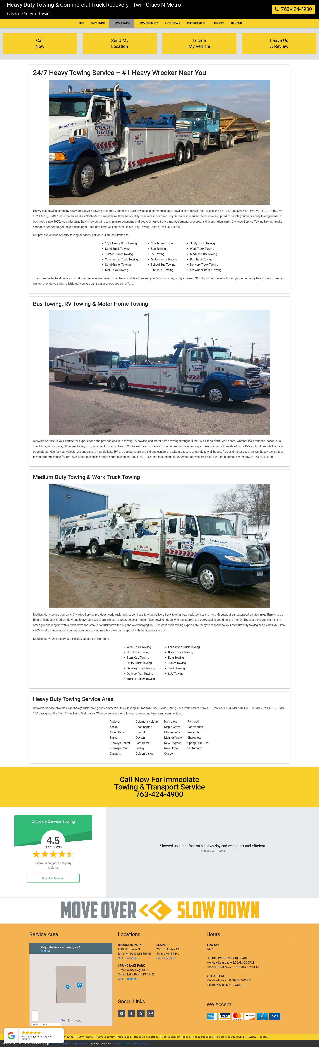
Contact (263, 1037)
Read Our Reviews (53, 878)
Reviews (251, 1037)
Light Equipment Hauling (176, 1037)
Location (131, 958)
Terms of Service (122, 1043)
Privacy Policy (140, 1043)
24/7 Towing (66, 1037)
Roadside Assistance (146, 1037)
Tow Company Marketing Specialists (70, 1043)
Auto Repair (124, 1037)
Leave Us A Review (279, 43)
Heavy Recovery (105, 1037)
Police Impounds (203, 1037)
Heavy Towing (84, 1037)
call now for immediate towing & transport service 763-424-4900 (159, 787)
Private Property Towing (230, 1037)
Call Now (39, 43)
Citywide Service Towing (29, 13)
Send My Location (119, 43)
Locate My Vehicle (199, 43)
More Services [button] (196, 23)
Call (120, 958)
